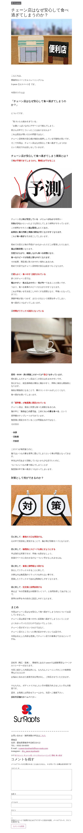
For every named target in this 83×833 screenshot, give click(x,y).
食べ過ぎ (59, 755)
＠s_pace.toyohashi (30, 751)
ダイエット (19, 755)
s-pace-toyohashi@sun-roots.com (33, 748)
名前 (13, 794)
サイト (13, 810)
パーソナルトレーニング (42, 755)
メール (14, 802)
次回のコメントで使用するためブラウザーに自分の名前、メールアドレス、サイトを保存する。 (41, 821)
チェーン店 (28, 755)
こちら (43, 736)
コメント (15, 768)
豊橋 (53, 755)
